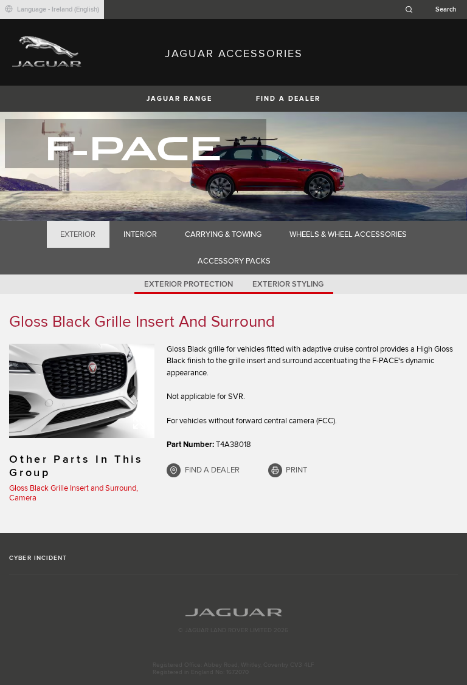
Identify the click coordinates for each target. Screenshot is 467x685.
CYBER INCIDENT (38, 558)
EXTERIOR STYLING (287, 284)
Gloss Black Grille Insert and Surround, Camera (73, 493)
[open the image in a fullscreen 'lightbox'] (81, 391)
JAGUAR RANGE (179, 99)
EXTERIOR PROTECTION (188, 284)
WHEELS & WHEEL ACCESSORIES (348, 234)
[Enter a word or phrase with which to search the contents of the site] (434, 9)
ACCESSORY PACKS (234, 261)
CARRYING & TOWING (223, 234)
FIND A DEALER (288, 99)
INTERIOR (140, 234)
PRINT (296, 470)
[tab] (78, 234)
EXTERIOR (77, 234)
